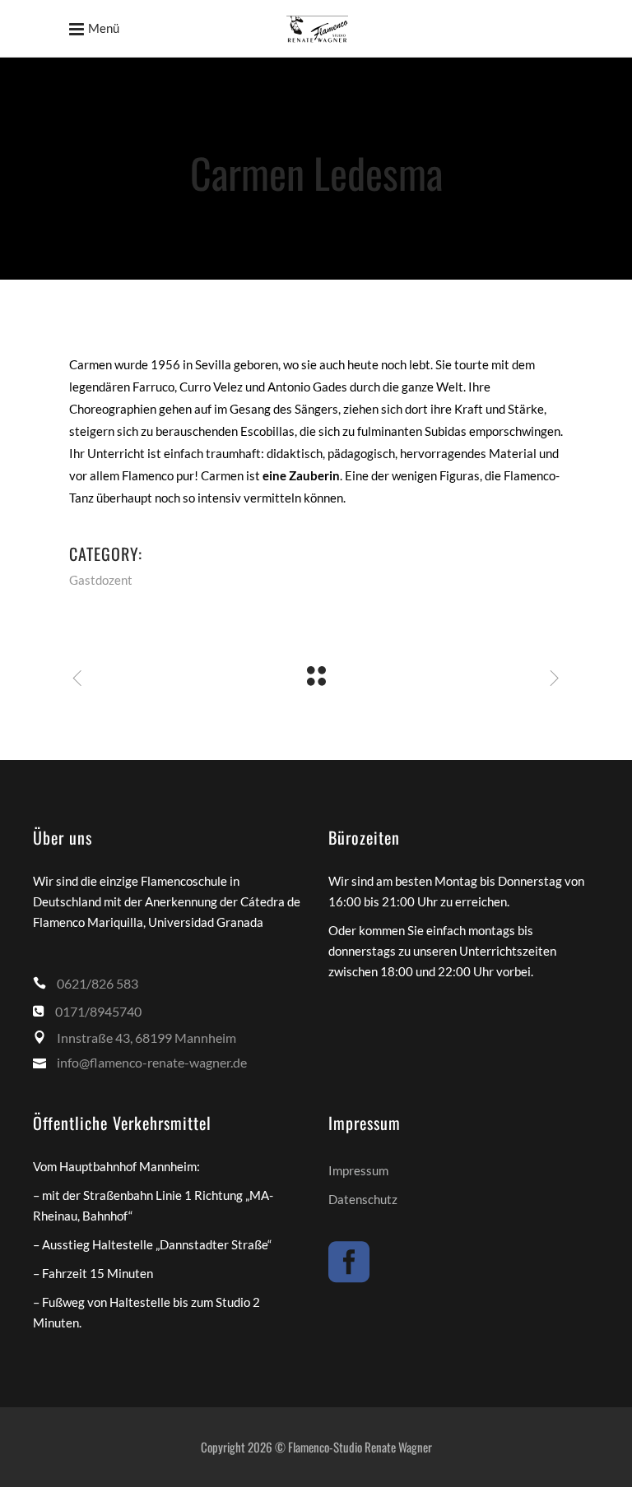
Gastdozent (100, 579)
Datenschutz (362, 1199)
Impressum (358, 1170)
